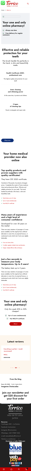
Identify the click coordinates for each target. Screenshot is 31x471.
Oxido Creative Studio (16, 384)
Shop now (7, 140)
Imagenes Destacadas (9, 386)
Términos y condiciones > (10, 439)
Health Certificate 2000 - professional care (15, 74)
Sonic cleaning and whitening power (15, 90)
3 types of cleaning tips (15, 105)
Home (2, 10)
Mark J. (6, 354)
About (15, 324)
